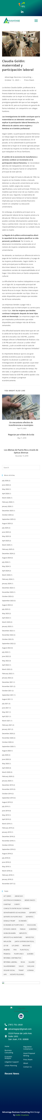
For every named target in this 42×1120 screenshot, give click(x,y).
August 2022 (6, 648)
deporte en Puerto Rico (13, 917)
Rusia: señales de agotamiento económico (17, 1084)
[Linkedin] (21, 1016)
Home (7, 1046)
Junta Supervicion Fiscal (24, 941)
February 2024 (7, 579)
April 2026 (5, 493)
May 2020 (5, 763)
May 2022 (5, 661)
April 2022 (5, 665)
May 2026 (5, 489)
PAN (15, 950)
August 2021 (6, 699)
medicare (26, 946)
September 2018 (7, 849)
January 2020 (6, 781)
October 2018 (6, 845)
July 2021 (5, 703)
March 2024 (6, 575)
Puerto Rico (18, 954)
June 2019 (5, 811)
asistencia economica (12, 900)
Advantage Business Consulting (18, 77)
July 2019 (5, 806)
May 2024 (5, 566)
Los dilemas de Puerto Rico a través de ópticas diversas (21, 451)
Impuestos (30, 937)
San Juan (30, 966)
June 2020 (5, 759)
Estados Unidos (10, 929)
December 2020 (7, 733)
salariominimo (9, 966)
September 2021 (7, 695)
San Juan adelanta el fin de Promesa (20, 1098)
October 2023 (6, 596)
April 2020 (5, 768)
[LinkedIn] (22, 12)
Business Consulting (9, 1051)
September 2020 (7, 746)
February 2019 (7, 828)
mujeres (7, 950)
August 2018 (6, 853)
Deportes (29, 917)
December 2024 (7, 553)
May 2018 (5, 866)
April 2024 (5, 571)
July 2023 (5, 609)
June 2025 (5, 532)
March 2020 (6, 772)
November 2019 (7, 789)
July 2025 (5, 528)
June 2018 (5, 862)
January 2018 (6, 879)
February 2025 (7, 549)
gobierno (33, 929)
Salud (21, 966)
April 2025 (5, 541)
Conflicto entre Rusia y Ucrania (16, 908)
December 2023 (7, 588)
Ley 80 (6, 946)
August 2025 (6, 523)
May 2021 (5, 712)
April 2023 (5, 618)
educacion (31, 925)
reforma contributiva (12, 958)
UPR (5, 974)
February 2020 (7, 776)
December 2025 (7, 511)
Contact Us (27, 1067)
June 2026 (5, 485)
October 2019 (6, 793)
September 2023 (7, 601)
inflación (7, 941)
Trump (21, 970)
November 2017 (7, 883)
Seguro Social (9, 970)
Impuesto (23, 933)
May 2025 (5, 536)
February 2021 (7, 725)
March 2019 (6, 824)
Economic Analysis (8, 1057)
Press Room (29, 80)
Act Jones (7, 896)
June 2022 (5, 656)
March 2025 (6, 545)
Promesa (7, 954)
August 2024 (6, 558)
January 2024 (6, 583)
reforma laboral (10, 962)
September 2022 (7, 643)
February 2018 (7, 875)
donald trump (9, 921)
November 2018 (7, 841)
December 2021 (7, 682)
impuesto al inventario (13, 937)
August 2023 (6, 605)
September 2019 (7, 798)
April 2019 (5, 819)
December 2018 (7, 836)
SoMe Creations (22, 1115)
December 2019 (7, 785)
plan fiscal (24, 950)
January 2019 (6, 832)
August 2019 (6, 802)
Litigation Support (12, 1062)
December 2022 (7, 631)
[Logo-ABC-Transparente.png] (21, 1010)
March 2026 (6, 498)
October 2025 (6, 515)
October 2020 (6, 742)
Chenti (17, 904)
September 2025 (7, 519)
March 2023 (6, 622)
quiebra (30, 954)
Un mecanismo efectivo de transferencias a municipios (21, 423)
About (25, 1063)
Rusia (23, 962)
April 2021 (5, 716)
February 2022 (7, 673)
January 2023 (6, 626)
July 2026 (5, 480)
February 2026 (7, 502)
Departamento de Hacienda (15, 913)
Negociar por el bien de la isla (21, 434)
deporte (32, 913)
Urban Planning (11, 1065)
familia (23, 929)
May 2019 (5, 815)
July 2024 (5, 562)
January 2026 (6, 506)
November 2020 (7, 738)
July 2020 (5, 755)
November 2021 (7, 686)
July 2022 (5, 652)
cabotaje (7, 904)
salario (32, 962)
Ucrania (30, 970)
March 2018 (6, 871)
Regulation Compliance (28, 1048)
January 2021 (6, 729)
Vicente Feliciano (17, 974)
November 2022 (7, 635)
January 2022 (6, 678)
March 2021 (6, 721)
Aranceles (19, 896)
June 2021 (5, 708)
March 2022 (6, 669)
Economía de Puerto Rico (14, 925)
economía (23, 921)
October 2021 (6, 691)
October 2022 (6, 639)
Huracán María (10, 933)
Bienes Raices (30, 900)
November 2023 (7, 592)
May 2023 (5, 613)
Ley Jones (15, 946)
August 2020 (6, 751)
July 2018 (5, 858)
